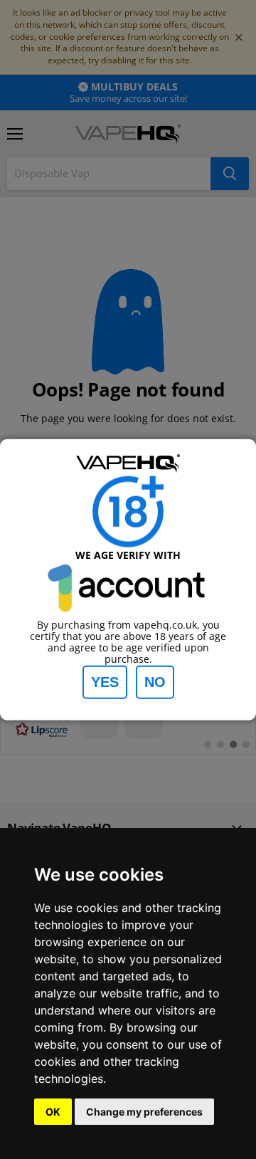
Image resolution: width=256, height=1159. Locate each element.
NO (155, 681)
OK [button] (53, 1112)
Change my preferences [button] (144, 1112)
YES (105, 681)
